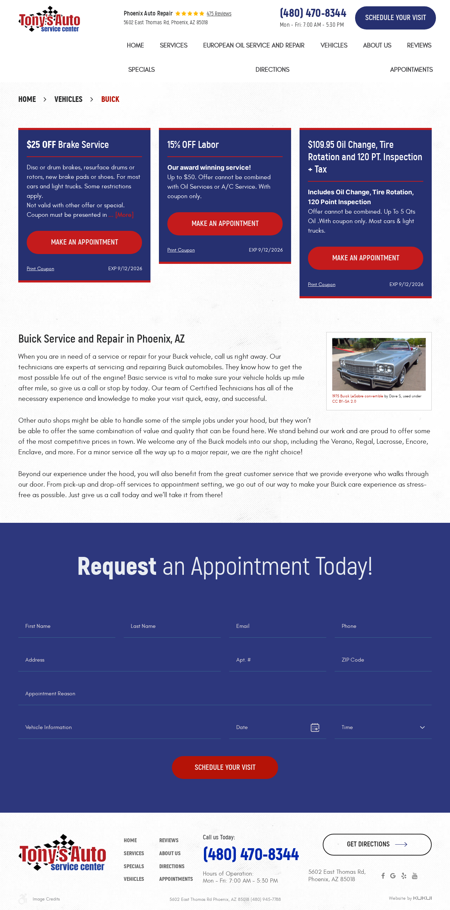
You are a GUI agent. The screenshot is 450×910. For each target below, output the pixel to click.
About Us (377, 45)
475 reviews (219, 14)
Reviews (419, 45)
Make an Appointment (84, 242)
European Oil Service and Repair (253, 45)
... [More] (121, 215)
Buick (110, 99)
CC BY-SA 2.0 (344, 401)
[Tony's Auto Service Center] (49, 19)
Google (393, 876)
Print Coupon (40, 269)
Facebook (383, 876)
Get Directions (368, 844)
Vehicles (334, 45)
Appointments (411, 69)
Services (173, 45)
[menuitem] (135, 47)
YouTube (414, 876)
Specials (141, 69)
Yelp (403, 876)
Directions (272, 69)
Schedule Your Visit (395, 17)
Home (135, 45)
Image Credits (46, 899)
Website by (410, 898)
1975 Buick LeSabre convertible (357, 396)
